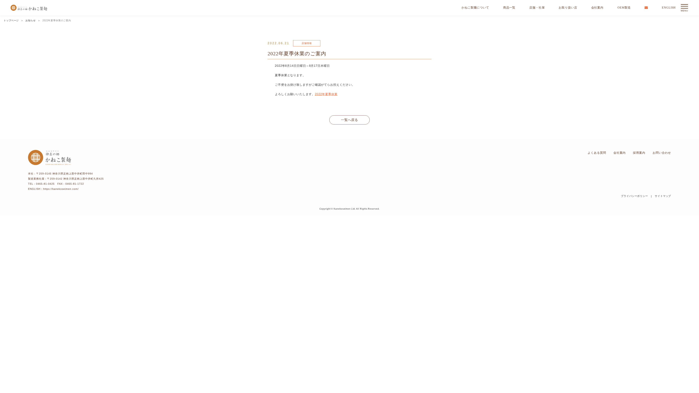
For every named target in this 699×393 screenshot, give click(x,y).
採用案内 (639, 152)
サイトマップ (663, 196)
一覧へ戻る (349, 120)
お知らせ (30, 20)
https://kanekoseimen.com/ (61, 188)
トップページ (11, 20)
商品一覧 (509, 7)
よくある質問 (597, 152)
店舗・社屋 (537, 7)
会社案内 (597, 7)
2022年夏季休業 (326, 94)
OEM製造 (624, 7)
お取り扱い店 (568, 7)
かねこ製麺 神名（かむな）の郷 (29, 8)
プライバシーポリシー (634, 196)
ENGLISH (669, 7)
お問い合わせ (662, 152)
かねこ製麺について (475, 7)
